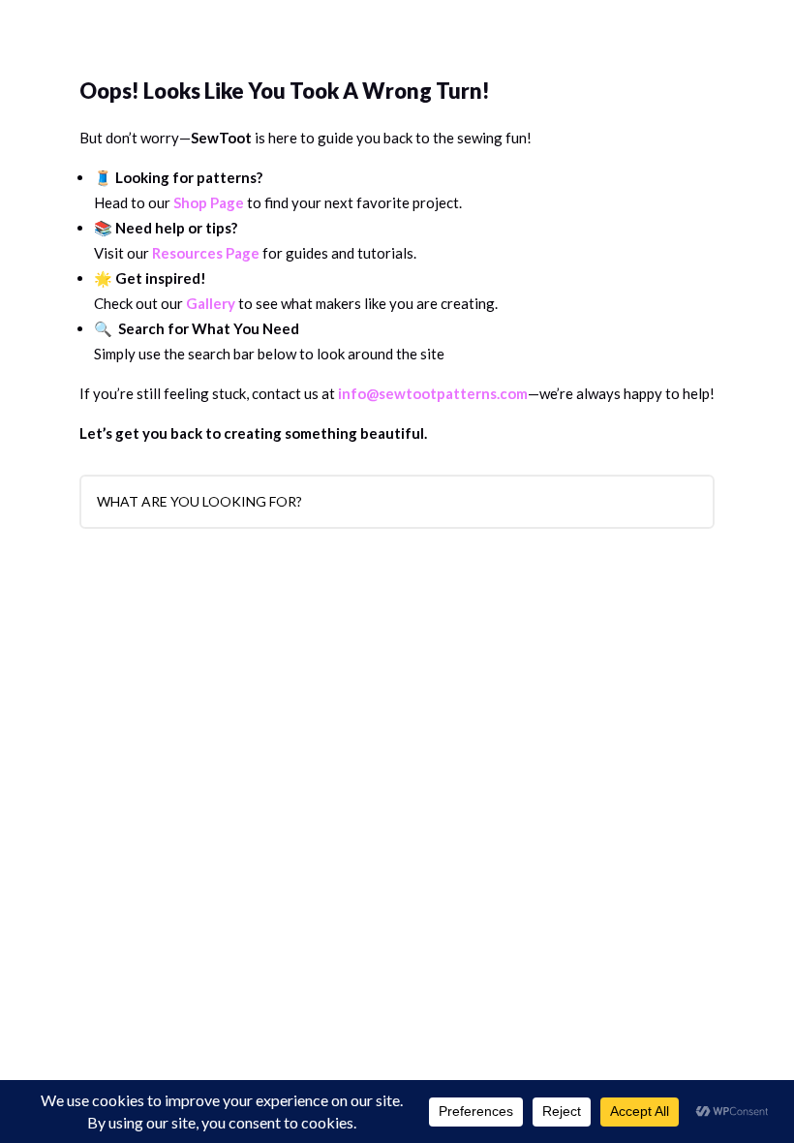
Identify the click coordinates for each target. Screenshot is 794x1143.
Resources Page (206, 253)
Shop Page (208, 202)
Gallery (210, 303)
